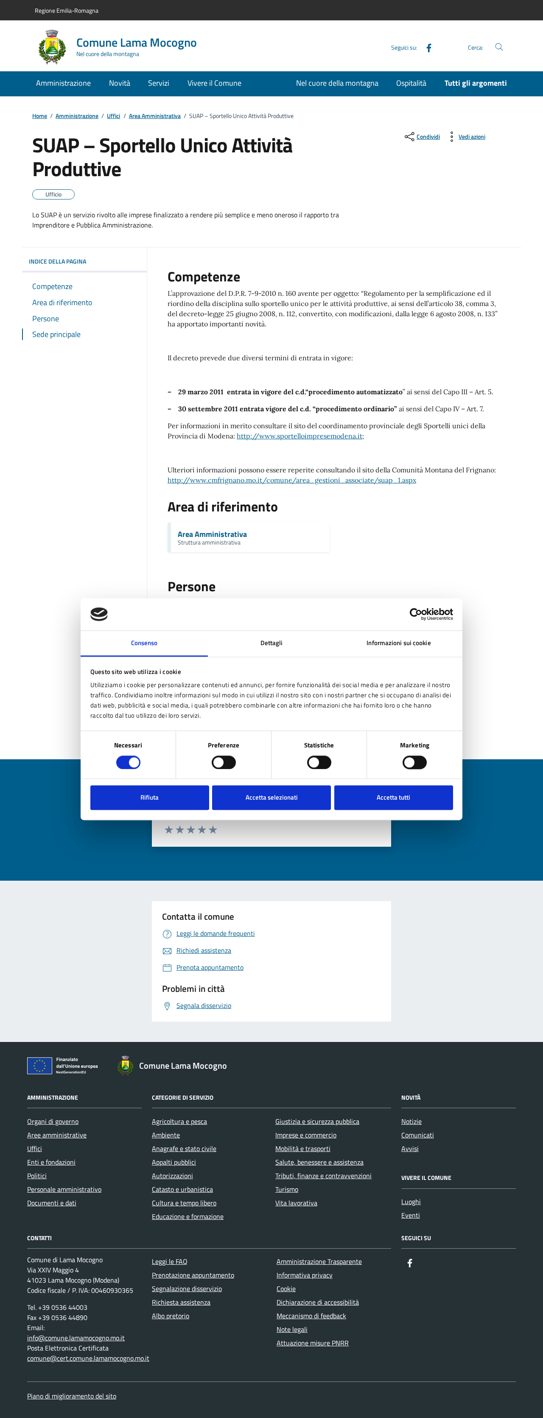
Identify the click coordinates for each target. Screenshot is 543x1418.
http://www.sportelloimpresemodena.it (299, 436)
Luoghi (411, 1201)
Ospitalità (411, 83)
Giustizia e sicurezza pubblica (317, 1121)
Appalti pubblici (174, 1162)
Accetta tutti (393, 798)
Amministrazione (63, 83)
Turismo (286, 1189)
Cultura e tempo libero (184, 1203)
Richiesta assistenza (181, 1302)
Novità (119, 83)
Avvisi (410, 1148)
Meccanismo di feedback (311, 1316)
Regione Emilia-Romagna (66, 10)
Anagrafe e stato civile (184, 1148)
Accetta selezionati (272, 798)
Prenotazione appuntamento (193, 1275)
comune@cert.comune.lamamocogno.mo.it (88, 1358)
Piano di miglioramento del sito (71, 1396)
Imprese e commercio (305, 1135)
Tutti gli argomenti (476, 83)
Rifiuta (149, 798)
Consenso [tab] (144, 643)
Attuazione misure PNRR (313, 1343)
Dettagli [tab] (271, 643)
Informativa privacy (305, 1275)
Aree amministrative (57, 1135)
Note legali (292, 1329)
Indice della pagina (57, 261)
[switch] (224, 762)
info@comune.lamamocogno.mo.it (76, 1338)
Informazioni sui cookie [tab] (399, 643)
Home (39, 116)
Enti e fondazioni (51, 1162)
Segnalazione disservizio (187, 1288)
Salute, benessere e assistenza (319, 1162)
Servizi (158, 83)
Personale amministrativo (64, 1189)
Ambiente (166, 1135)
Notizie (411, 1121)
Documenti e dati (51, 1203)
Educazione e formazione (188, 1216)
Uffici (113, 116)
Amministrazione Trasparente (319, 1261)
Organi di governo (52, 1121)
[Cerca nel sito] (499, 47)
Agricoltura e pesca (179, 1121)
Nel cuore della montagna (337, 83)
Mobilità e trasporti (302, 1148)
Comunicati (417, 1135)
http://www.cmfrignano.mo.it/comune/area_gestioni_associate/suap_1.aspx (292, 480)
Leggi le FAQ (170, 1261)
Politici (37, 1176)
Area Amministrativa (155, 116)
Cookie (286, 1288)
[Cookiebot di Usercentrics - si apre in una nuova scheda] (416, 614)
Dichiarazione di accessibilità (318, 1302)
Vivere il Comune (214, 83)
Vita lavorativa (296, 1203)
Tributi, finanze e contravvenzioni (323, 1176)
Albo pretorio (170, 1316)
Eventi (410, 1215)
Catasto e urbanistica (182, 1189)
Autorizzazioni (172, 1176)
